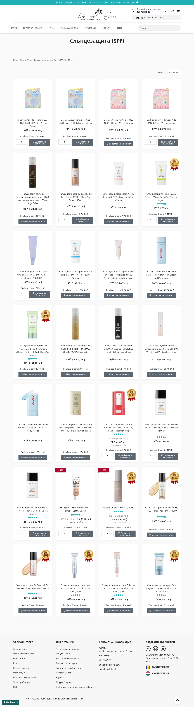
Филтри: (162, 72)
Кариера (60, 677)
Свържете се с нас (21, 668)
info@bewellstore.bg (108, 669)
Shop (29, 60)
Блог (15, 663)
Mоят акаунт (19, 672)
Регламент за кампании (24, 677)
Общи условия (63, 653)
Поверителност (63, 672)
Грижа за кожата (42, 60)
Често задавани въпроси (68, 649)
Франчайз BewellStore (23, 653)
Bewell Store (18, 60)
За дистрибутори (21, 682)
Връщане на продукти (67, 663)
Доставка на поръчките (67, 658)
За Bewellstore (20, 649)
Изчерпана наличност (119, 143)
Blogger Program (64, 682)
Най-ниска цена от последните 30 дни (74, 687)
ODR (15, 687)
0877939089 (143, 11)
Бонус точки (19, 658)
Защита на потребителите (68, 668)
